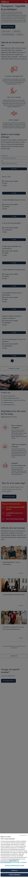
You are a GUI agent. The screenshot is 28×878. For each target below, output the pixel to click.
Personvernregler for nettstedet (19, 862)
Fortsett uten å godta (23, 835)
